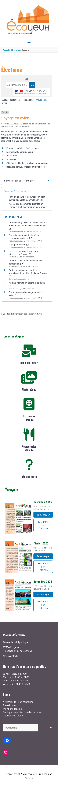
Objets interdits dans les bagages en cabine (27, 163)
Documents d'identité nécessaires (22, 148)
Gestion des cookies (14, 715)
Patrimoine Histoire (29, 417)
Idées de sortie (29, 477)
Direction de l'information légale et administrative (22, 314)
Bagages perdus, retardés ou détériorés (25, 167)
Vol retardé (11, 155)
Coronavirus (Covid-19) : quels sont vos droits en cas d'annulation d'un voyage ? (28, 224)
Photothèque (29, 389)
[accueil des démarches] (26, 78)
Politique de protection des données (22, 712)
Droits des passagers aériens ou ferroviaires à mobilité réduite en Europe (28, 272)
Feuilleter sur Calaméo (43, 525)
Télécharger (43, 515)
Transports (28, 100)
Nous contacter (29, 363)
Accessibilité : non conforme (18, 701)
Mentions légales (12, 708)
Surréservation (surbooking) (19, 152)
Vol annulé (11, 159)
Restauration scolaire (29, 448)
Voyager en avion (17, 244)
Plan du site (9, 705)
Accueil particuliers (11, 100)
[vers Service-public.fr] (31, 92)
